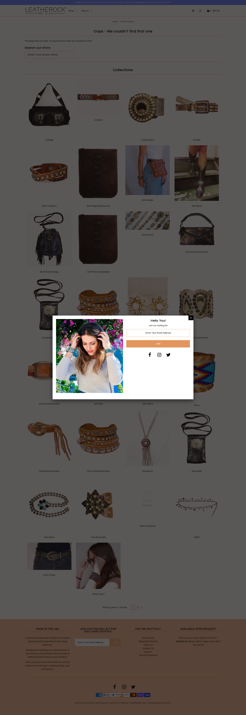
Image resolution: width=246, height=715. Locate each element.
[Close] (190, 318)
